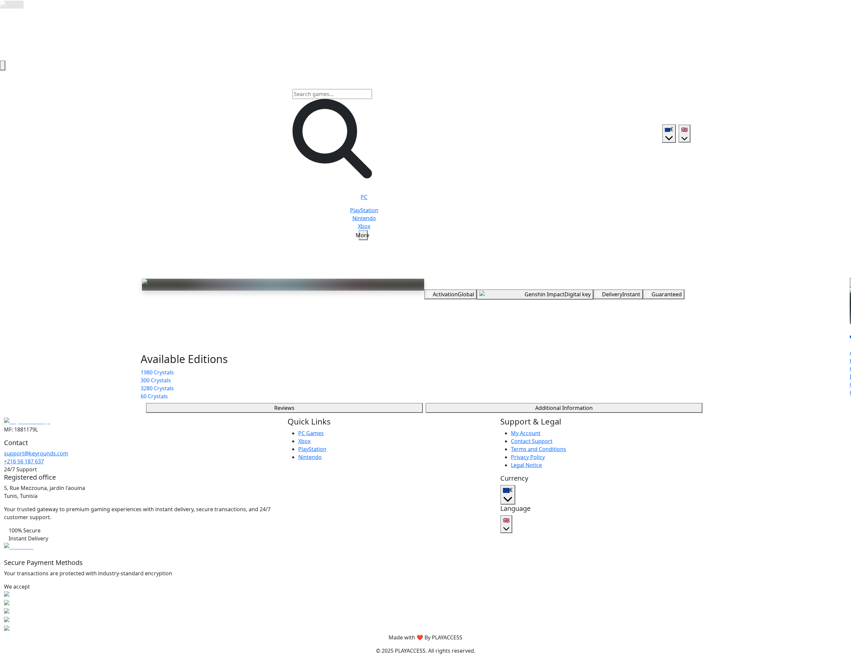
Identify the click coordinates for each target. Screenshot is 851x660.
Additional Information (564, 408)
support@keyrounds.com (36, 453)
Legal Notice (526, 465)
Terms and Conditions (538, 449)
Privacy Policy (528, 457)
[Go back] (2, 65)
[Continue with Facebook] (557, 338)
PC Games (311, 433)
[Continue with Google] (541, 338)
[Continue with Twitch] (589, 338)
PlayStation (312, 449)
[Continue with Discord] (573, 338)
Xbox (304, 441)
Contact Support (531, 441)
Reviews (284, 408)
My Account (526, 433)
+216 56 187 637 (24, 461)
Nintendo (310, 457)
